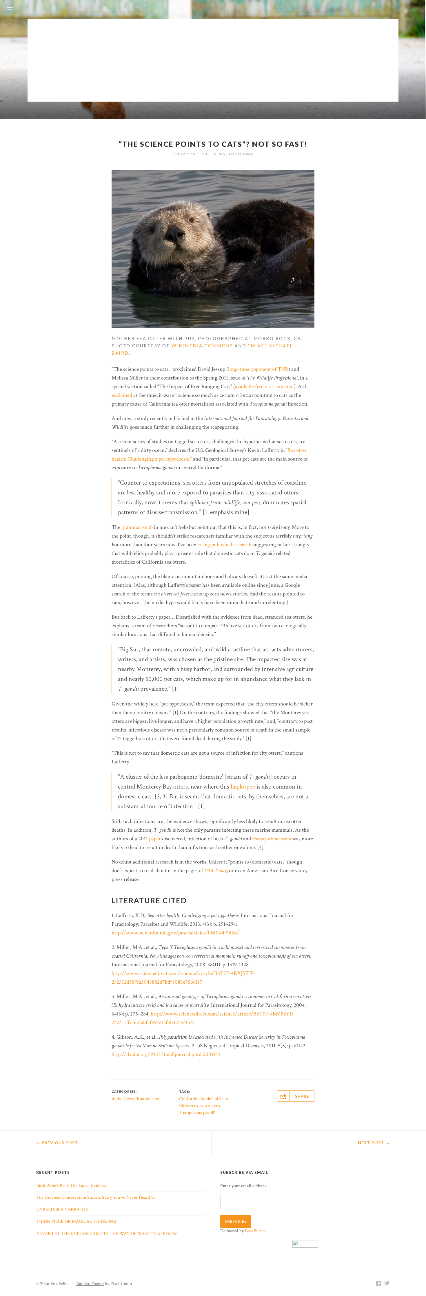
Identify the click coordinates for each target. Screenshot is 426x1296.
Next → (373, 1142)
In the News (213, 154)
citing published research (225, 544)
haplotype (243, 786)
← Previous (57, 1142)
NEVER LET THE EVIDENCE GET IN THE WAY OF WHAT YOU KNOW (106, 1234)
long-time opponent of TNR (258, 369)
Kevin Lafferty (214, 1098)
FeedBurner (255, 1231)
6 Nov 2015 (184, 154)
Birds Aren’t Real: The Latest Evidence (72, 1186)
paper (155, 838)
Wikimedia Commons (202, 345)
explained (122, 395)
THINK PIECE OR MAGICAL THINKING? (76, 1221)
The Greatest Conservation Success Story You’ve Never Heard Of (96, 1197)
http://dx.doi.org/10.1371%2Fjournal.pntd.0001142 (166, 1054)
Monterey (189, 1105)
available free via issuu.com (264, 386)
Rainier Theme (90, 1284)
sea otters (210, 1105)
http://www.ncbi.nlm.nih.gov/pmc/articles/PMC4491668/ (175, 932)
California (189, 1098)
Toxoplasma (240, 154)
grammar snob (137, 527)
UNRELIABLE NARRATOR (62, 1210)
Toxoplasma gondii (197, 1112)
